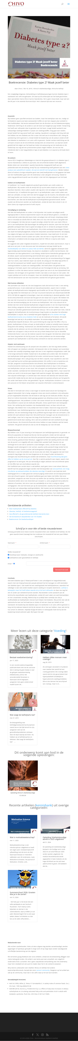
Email (10, 564)
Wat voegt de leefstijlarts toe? (22, 715)
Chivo (20, 89)
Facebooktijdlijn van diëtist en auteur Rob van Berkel (26, 249)
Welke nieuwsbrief (14, 552)
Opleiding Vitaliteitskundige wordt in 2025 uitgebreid (54, 838)
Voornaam (11, 543)
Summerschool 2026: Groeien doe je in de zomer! (22, 893)
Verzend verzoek (61, 570)
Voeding (60, 631)
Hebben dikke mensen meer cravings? (55, 658)
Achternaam (44, 543)
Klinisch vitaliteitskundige (42, 89)
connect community (43, 970)
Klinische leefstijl (57, 89)
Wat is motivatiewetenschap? (22, 837)
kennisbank (44, 805)
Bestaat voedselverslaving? (21, 657)
